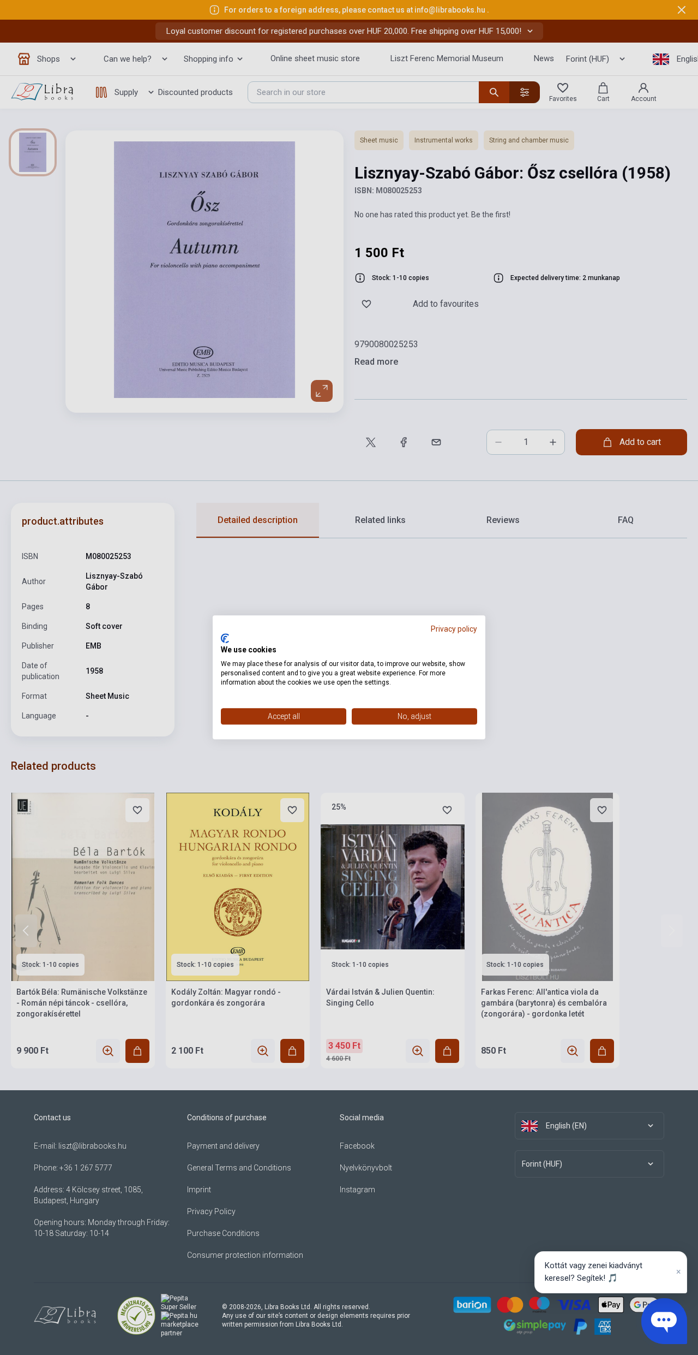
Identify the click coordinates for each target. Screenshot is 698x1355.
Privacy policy (454, 629)
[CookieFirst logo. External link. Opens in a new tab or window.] (225, 638)
